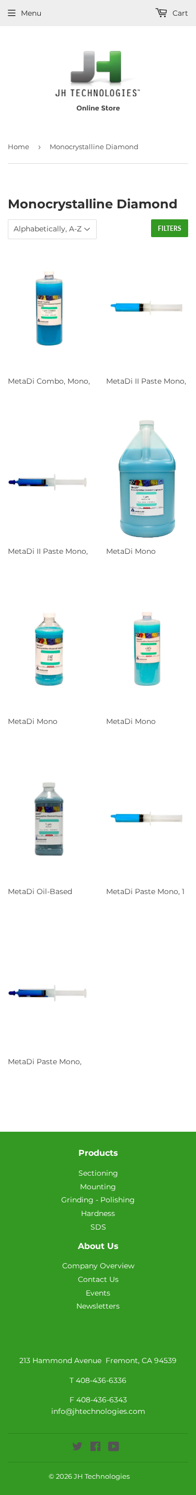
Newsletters (98, 1306)
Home (18, 146)
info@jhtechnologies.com (98, 1411)
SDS (98, 1227)
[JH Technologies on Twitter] (77, 1448)
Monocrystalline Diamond (94, 146)
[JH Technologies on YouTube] (113, 1448)
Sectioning (98, 1173)
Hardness (98, 1213)
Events (98, 1293)
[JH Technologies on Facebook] (95, 1448)
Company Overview (98, 1265)
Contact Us (98, 1279)
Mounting (98, 1186)
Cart (179, 13)
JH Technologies (102, 1476)
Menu (31, 13)
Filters (169, 228)
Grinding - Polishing (98, 1199)
